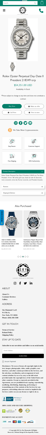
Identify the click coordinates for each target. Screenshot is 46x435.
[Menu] (4, 11)
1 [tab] (18, 256)
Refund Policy (7, 332)
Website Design (19, 432)
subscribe (23, 356)
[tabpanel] (12, 231)
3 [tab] (23, 256)
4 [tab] (25, 256)
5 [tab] (27, 256)
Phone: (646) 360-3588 (10, 318)
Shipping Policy (7, 335)
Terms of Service (8, 330)
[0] (42, 2)
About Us (5, 294)
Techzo (36, 432)
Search (35, 3)
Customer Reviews (9, 297)
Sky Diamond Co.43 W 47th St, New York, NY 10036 (9, 312)
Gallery (4, 299)
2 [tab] (20, 256)
